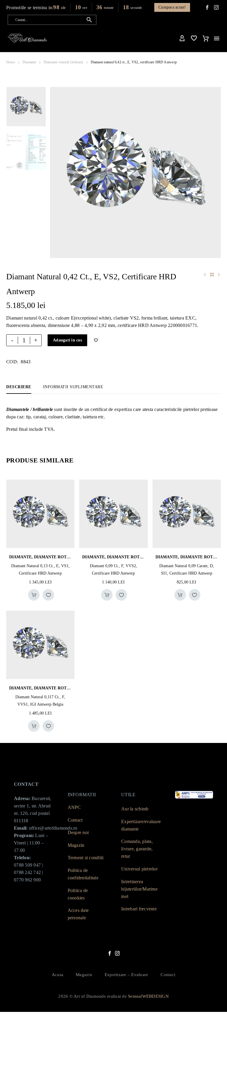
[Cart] (205, 38)
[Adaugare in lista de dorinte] (48, 595)
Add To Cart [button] (34, 595)
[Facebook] (207, 7)
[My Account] (182, 38)
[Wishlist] (193, 38)
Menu (216, 38)
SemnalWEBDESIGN (148, 996)
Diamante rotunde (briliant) (63, 62)
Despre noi (78, 832)
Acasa (57, 975)
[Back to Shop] (212, 274)
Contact (75, 820)
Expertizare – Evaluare (126, 975)
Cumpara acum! (172, 7)
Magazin (76, 845)
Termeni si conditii (86, 857)
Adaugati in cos (67, 340)
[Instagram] (117, 953)
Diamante (29, 62)
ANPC (74, 807)
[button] (89, 20)
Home (10, 62)
